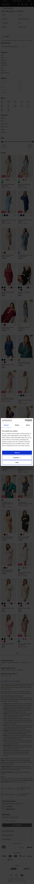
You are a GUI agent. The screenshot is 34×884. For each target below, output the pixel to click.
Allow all (17, 452)
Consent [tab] (6, 425)
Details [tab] (17, 425)
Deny (17, 462)
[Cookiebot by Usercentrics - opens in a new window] (25, 420)
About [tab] (28, 425)
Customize (16, 457)
